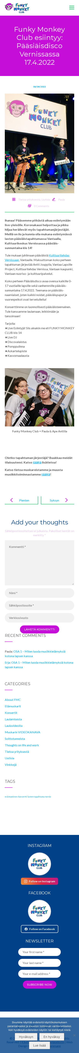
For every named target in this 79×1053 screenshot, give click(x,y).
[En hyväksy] (74, 1035)
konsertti (22, 796)
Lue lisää (39, 1045)
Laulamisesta (13, 719)
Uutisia (45, 199)
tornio (48, 796)
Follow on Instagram (42, 881)
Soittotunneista (15, 738)
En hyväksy (52, 1037)
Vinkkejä (10, 764)
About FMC (13, 699)
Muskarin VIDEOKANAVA (22, 732)
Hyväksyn (26, 1037)
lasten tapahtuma (36, 796)
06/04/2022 (39, 86)
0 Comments (41, 206)
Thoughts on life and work (22, 745)
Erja (7, 662)
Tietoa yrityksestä (29, 199)
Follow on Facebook (42, 929)
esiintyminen (11, 796)
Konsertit (11, 712)
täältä (37, 462)
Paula (61, 199)
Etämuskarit (13, 706)
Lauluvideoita (13, 725)
